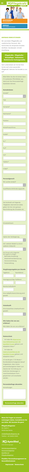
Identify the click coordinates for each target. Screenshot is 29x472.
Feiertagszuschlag (8, 279)
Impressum (9, 464)
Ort (6, 155)
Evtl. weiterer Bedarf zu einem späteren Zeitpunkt (13, 245)
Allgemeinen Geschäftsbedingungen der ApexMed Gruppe (12, 342)
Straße (6, 134)
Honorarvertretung (10, 261)
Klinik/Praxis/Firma (9, 127)
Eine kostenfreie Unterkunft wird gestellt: (13, 310)
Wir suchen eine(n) (9, 182)
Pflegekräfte (8, 21)
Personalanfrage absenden (14, 403)
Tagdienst (6, 272)
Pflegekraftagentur (8, 455)
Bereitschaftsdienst (8, 286)
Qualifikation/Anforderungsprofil (13, 189)
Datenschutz (19, 464)
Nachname (7, 114)
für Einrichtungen (9, 26)
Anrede (6, 93)
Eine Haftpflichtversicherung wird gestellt (14, 294)
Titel (4, 100)
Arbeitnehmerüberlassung (12, 258)
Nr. (6, 141)
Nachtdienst (19, 272)
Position (5, 120)
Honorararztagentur (8, 450)
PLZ (6, 148)
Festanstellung (9, 263)
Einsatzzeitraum (8, 223)
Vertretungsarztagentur (9, 448)
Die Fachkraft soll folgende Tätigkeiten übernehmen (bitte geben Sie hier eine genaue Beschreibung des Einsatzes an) (13, 206)
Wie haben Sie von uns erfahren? (14, 326)
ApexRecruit (5, 453)
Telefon (6, 162)
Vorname (6, 107)
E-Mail (6, 169)
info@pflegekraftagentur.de (10, 434)
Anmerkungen (7, 387)
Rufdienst (18, 279)
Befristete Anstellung (11, 256)
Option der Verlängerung (11, 237)
